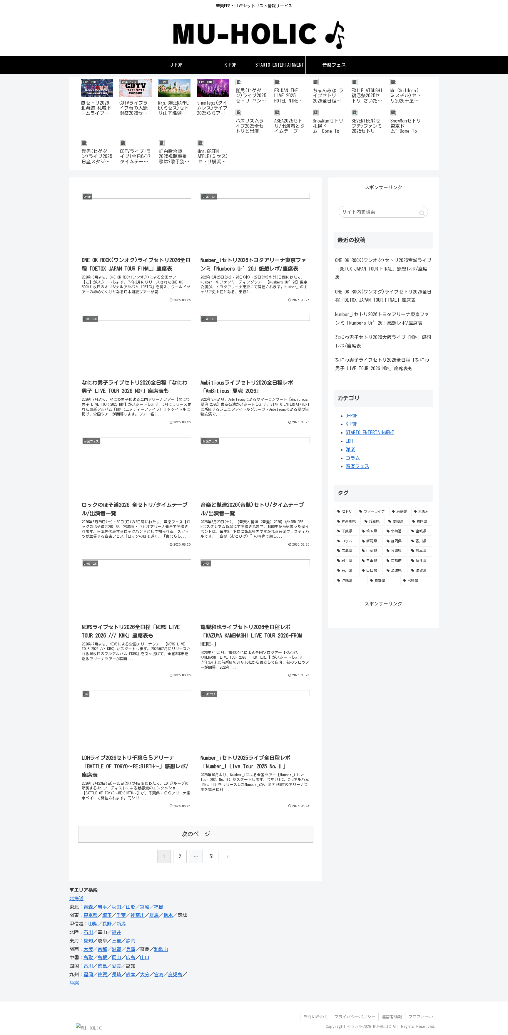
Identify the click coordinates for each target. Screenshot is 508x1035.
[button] (422, 213)
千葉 (121, 915)
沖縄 (74, 983)
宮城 (144, 907)
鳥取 (88, 957)
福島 (158, 907)
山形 (130, 907)
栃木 (168, 915)
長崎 (116, 974)
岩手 (102, 907)
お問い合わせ (315, 1017)
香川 (88, 966)
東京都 (90, 915)
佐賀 (102, 974)
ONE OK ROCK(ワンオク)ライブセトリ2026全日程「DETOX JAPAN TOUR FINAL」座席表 (383, 296)
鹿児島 (175, 974)
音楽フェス (357, 466)
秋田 (116, 907)
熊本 (130, 974)
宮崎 (158, 974)
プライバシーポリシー (354, 1017)
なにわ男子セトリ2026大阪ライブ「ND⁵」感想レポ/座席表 (383, 341)
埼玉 (107, 915)
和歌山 (161, 949)
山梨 (93, 923)
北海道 (76, 898)
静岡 (130, 940)
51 (211, 856)
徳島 (102, 966)
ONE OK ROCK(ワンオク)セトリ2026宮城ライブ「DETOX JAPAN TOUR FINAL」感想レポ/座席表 (383, 269)
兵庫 (130, 949)
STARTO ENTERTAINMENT (370, 432)
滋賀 (116, 949)
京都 (102, 949)
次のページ (196, 834)
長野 (107, 923)
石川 (88, 932)
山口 (144, 957)
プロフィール (420, 1017)
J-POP (351, 415)
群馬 (154, 915)
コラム (353, 458)
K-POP (351, 424)
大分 (144, 974)
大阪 (88, 949)
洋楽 (350, 449)
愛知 (88, 940)
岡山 (116, 957)
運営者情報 (392, 1017)
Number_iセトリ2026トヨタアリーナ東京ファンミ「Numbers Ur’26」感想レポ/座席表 (382, 318)
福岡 (88, 974)
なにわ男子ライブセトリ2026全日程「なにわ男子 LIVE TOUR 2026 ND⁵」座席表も (382, 364)
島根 (102, 957)
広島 (130, 957)
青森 (88, 907)
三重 (116, 940)
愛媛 (116, 966)
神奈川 (138, 915)
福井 (116, 932)
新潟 (121, 923)
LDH (349, 441)
